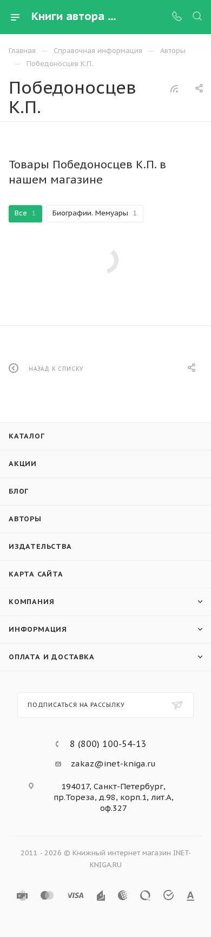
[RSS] (174, 88)
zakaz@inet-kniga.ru (113, 763)
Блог (19, 491)
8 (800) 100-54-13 (108, 743)
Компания (31, 601)
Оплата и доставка (52, 656)
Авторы (25, 518)
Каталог (27, 436)
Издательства (40, 546)
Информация (38, 629)
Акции (23, 463)
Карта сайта (36, 574)
